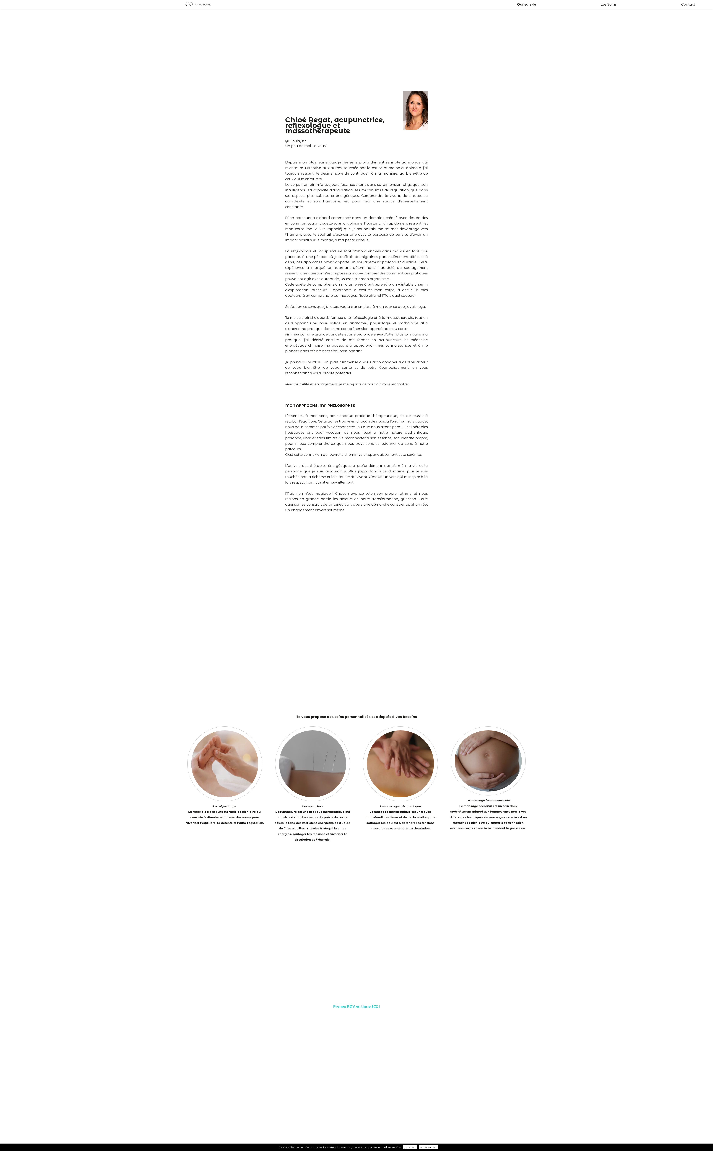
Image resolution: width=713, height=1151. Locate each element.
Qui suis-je (526, 4)
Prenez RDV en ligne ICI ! (356, 1006)
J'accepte (410, 1147)
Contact (688, 4)
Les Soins (609, 4)
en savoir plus (428, 1147)
